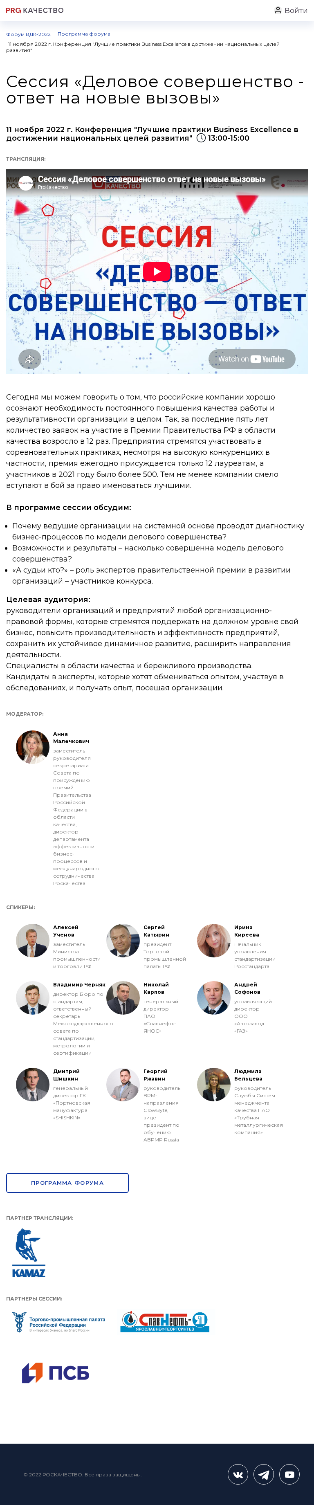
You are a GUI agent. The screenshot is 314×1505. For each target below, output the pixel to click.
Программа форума (67, 1182)
